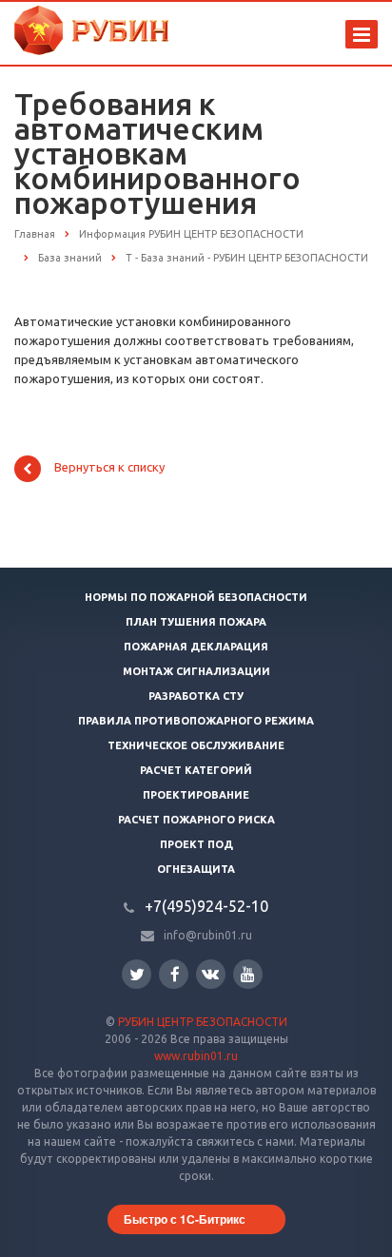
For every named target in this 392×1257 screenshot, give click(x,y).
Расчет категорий (196, 770)
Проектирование (196, 795)
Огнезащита (196, 869)
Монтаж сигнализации (196, 671)
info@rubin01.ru (208, 935)
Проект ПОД (196, 844)
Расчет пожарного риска (196, 819)
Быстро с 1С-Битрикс (184, 1219)
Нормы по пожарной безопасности (196, 597)
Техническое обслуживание (196, 745)
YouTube (248, 974)
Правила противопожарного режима (196, 720)
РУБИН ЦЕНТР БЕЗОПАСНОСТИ (202, 1021)
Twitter (136, 974)
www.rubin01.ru (196, 1056)
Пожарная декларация (196, 646)
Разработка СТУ (196, 696)
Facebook (173, 974)
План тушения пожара (196, 622)
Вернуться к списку (109, 467)
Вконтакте (210, 974)
